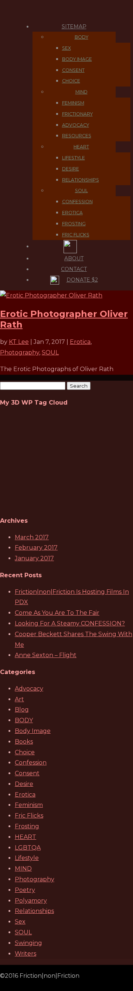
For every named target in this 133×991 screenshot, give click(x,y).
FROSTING (74, 223)
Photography (19, 352)
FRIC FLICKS (75, 234)
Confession (31, 762)
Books (24, 741)
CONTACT (74, 269)
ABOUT (73, 258)
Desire (24, 783)
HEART (81, 146)
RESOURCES (76, 135)
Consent (27, 773)
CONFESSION (77, 201)
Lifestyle (27, 857)
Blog (22, 709)
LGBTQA (28, 847)
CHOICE (71, 81)
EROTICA (72, 212)
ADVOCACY (75, 125)
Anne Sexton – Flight (45, 655)
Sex (20, 921)
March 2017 (32, 537)
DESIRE (70, 169)
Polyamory (31, 900)
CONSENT (73, 70)
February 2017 (36, 547)
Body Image (33, 730)
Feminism (29, 804)
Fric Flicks (29, 815)
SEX (66, 48)
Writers (25, 953)
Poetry (25, 889)
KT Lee (19, 341)
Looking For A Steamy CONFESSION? (70, 623)
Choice (25, 752)
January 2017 (34, 558)
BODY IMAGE (77, 59)
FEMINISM (73, 103)
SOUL (81, 190)
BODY (81, 37)
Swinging (28, 942)
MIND (81, 92)
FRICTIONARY (77, 114)
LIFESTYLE (73, 158)
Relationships (34, 910)
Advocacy (29, 688)
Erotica (80, 341)
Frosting (27, 826)
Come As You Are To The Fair (57, 612)
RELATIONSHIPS (80, 180)
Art (19, 699)
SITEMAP (74, 26)
